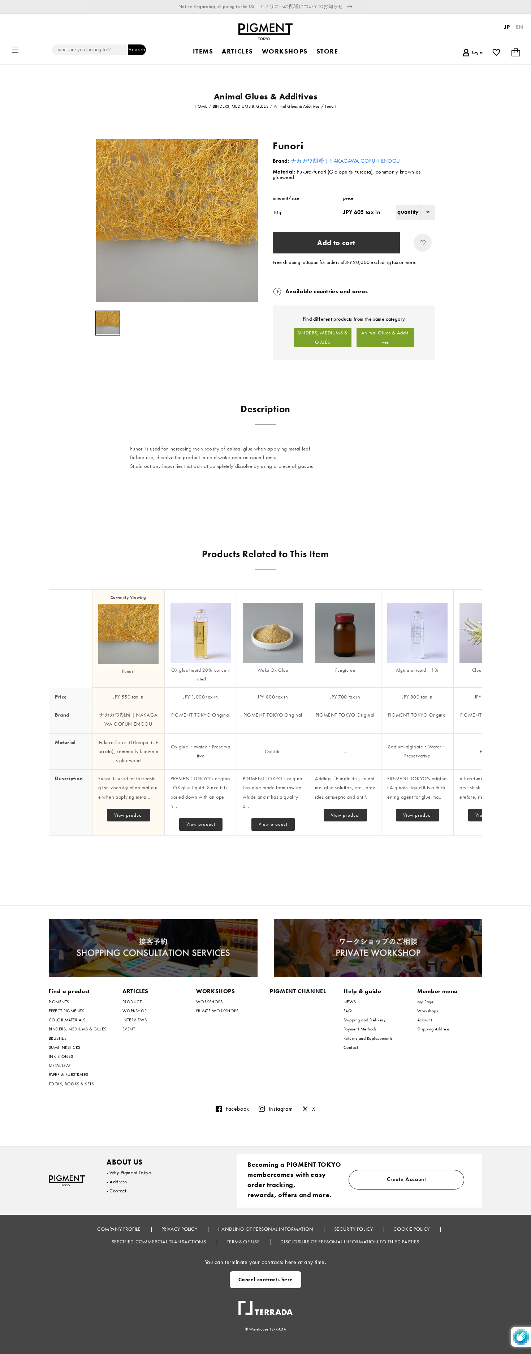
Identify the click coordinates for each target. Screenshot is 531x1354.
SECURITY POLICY (354, 1229)
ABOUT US (125, 1162)
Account (424, 1020)
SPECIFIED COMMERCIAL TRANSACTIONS (159, 1241)
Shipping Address (433, 1029)
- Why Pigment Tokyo (129, 1172)
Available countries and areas (326, 291)
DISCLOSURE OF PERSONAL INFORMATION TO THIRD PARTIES (349, 1241)
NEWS (350, 1002)
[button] (15, 50)
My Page (425, 1002)
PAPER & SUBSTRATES (68, 1074)
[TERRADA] (265, 1305)
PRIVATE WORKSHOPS (217, 1011)
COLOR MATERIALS (67, 1020)
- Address (117, 1181)
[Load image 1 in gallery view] (108, 323)
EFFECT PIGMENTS (66, 1011)
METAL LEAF (60, 1065)
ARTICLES (135, 991)
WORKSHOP (134, 1011)
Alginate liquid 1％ (417, 670)
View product (128, 815)
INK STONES (61, 1056)
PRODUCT (132, 1002)
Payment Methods (360, 1029)
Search (136, 49)
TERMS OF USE (244, 1241)
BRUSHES (57, 1038)
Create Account (406, 1179)
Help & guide (362, 991)
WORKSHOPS (215, 991)
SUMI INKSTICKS (65, 1047)
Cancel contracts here (265, 1279)
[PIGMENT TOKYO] (67, 1180)
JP (507, 27)
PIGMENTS (59, 1002)
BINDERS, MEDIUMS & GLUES (322, 337)
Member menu (437, 991)
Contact (351, 1047)
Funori (128, 671)
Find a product (69, 991)
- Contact (116, 1190)
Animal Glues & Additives (385, 337)
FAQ (348, 1011)
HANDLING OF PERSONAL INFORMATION (266, 1229)
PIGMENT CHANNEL (298, 991)
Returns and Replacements (368, 1038)
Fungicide (345, 670)
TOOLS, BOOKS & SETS (71, 1084)
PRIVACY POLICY (180, 1229)
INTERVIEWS (134, 1020)
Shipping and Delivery (365, 1020)
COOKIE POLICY (412, 1229)
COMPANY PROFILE (119, 1229)
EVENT (128, 1029)
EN (520, 27)
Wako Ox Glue (273, 670)
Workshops (427, 1011)
